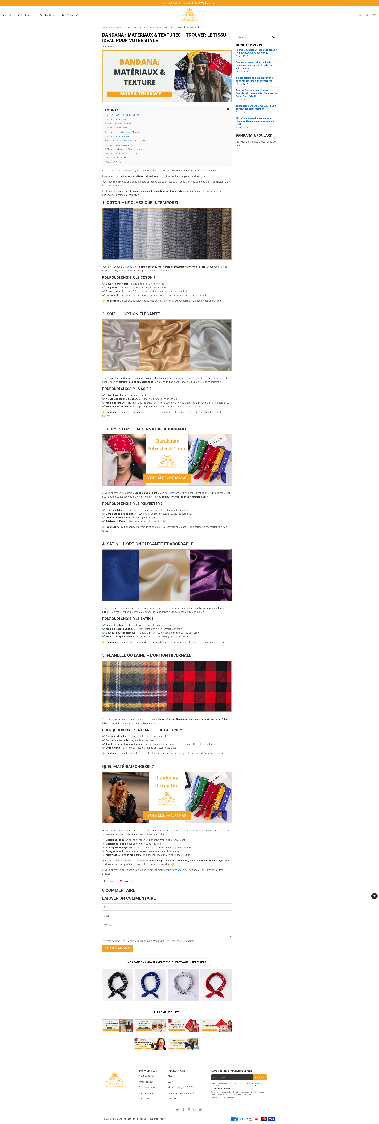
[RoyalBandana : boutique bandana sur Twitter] (177, 1109)
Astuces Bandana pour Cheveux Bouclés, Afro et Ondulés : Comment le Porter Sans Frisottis (256, 93)
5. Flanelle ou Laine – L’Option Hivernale (124, 149)
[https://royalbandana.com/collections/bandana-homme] (167, 487)
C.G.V (171, 1082)
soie (197, 378)
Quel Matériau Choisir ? (116, 158)
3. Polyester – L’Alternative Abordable (123, 132)
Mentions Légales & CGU (181, 1087)
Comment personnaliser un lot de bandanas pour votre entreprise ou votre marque (254, 65)
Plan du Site (145, 1098)
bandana (132, 266)
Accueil (8, 14)
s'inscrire (259, 1077)
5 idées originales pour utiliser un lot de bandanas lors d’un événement (255, 79)
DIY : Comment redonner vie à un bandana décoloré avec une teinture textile (255, 121)
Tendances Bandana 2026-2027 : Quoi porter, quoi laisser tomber (256, 107)
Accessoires (45, 14)
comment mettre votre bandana (164, 870)
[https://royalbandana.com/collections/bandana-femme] (167, 825)
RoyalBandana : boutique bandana (128, 1119)
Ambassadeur (70, 14)
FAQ (170, 1076)
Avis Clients (174, 1098)
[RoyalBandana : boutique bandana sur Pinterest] (189, 1109)
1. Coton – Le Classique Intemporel (122, 115)
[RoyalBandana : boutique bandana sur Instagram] (195, 1109)
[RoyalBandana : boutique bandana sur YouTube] (201, 1109)
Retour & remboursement (181, 1093)
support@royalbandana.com (222, 1097)
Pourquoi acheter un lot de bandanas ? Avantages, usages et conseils (256, 51)
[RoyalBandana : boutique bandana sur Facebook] (184, 1109)
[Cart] (374, 15)
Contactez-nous (147, 1087)
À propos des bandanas (121, 27)
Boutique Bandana (148, 1076)
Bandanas (23, 14)
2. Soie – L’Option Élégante (118, 123)
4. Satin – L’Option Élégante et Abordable (125, 140)
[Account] (367, 15)
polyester (170, 493)
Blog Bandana (146, 1093)
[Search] (360, 15)
